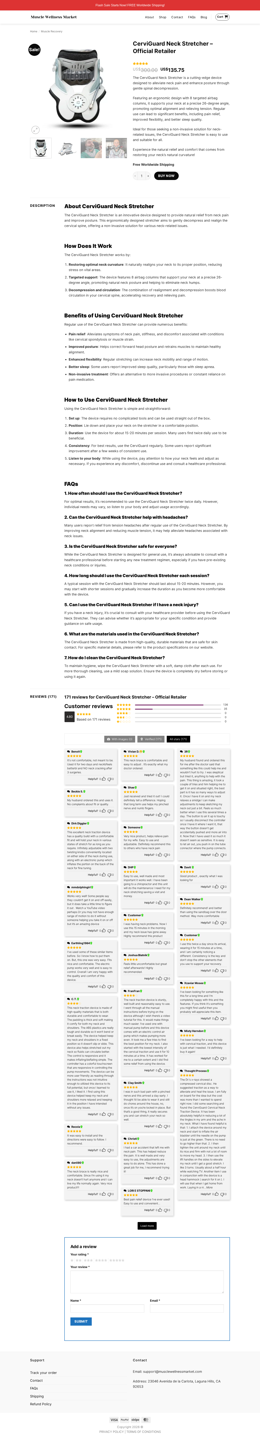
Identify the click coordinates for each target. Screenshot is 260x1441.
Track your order (43, 1373)
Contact (177, 17)
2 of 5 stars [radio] (78, 1260)
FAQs (191, 17)
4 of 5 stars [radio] (100, 1260)
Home (33, 31)
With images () (121, 739)
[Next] (120, 86)
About (149, 17)
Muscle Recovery (51, 31)
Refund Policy (41, 1404)
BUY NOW (166, 176)
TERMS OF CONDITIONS (143, 1432)
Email (155, 1300)
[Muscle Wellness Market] (54, 17)
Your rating (79, 1254)
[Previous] (36, 86)
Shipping (37, 1396)
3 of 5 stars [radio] (88, 1260)
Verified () (153, 739)
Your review (80, 1267)
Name (75, 1300)
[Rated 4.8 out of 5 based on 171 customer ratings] (181, 63)
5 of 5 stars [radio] (116, 1260)
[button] (35, 130)
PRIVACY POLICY (111, 1432)
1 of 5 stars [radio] (71, 1260)
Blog (204, 17)
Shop (162, 17)
